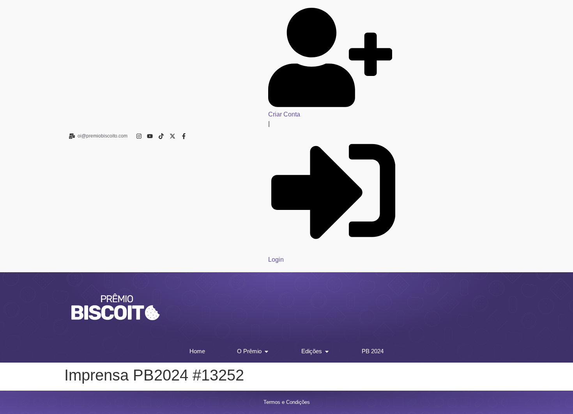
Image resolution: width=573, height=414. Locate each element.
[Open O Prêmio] (266, 351)
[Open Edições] (327, 351)
